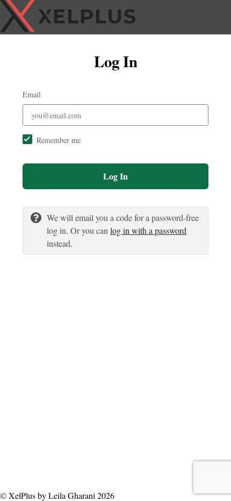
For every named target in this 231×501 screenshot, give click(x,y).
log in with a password (148, 230)
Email (32, 94)
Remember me (59, 140)
